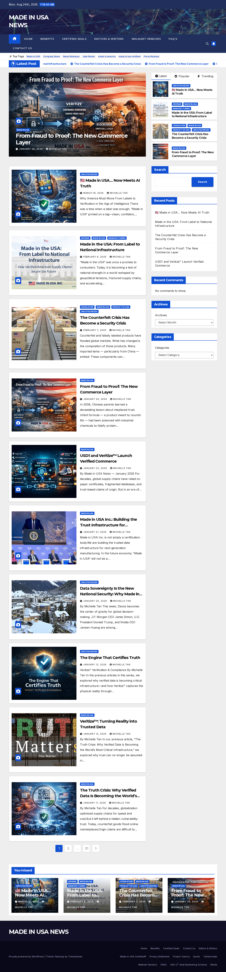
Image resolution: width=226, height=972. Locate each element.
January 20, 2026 (95, 601)
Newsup (59, 956)
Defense (177, 104)
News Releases (71, 56)
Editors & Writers (109, 38)
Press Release (151, 56)
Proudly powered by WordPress (26, 956)
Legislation (179, 125)
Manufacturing (181, 108)
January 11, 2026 (95, 802)
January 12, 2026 (95, 664)
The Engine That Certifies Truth (110, 657)
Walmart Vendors (146, 38)
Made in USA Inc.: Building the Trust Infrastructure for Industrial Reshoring (108, 525)
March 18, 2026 (93, 193)
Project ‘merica (181, 956)
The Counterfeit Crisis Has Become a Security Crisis (190, 135)
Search (160, 170)
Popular (183, 76)
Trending (207, 76)
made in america (106, 56)
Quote (196, 956)
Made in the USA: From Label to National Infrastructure (192, 114)
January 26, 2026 (95, 399)
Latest (163, 76)
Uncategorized (181, 86)
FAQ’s (173, 38)
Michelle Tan (58, 149)
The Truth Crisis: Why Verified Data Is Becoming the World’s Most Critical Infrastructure (108, 796)
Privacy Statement (160, 956)
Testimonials (210, 956)
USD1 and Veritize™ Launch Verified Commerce (63, 139)
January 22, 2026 (31, 149)
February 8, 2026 (95, 256)
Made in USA (33, 56)
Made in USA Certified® (133, 956)
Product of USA (181, 130)
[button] (207, 43)
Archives (161, 315)
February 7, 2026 (95, 330)
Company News (51, 56)
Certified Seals (74, 38)
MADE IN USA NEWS (38, 931)
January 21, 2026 (95, 532)
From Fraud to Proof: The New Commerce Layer (193, 154)
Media (213, 964)
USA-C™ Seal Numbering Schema (188, 964)
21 (86, 848)
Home (28, 38)
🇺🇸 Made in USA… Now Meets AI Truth (182, 212)
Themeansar (75, 956)
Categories (162, 347)
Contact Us (22, 48)
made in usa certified (130, 56)
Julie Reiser (89, 56)
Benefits (47, 38)
